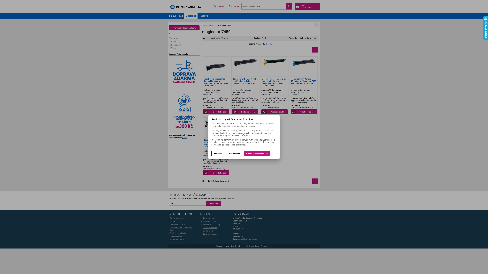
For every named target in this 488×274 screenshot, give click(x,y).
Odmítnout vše (234, 154)
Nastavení (218, 154)
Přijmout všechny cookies (257, 154)
